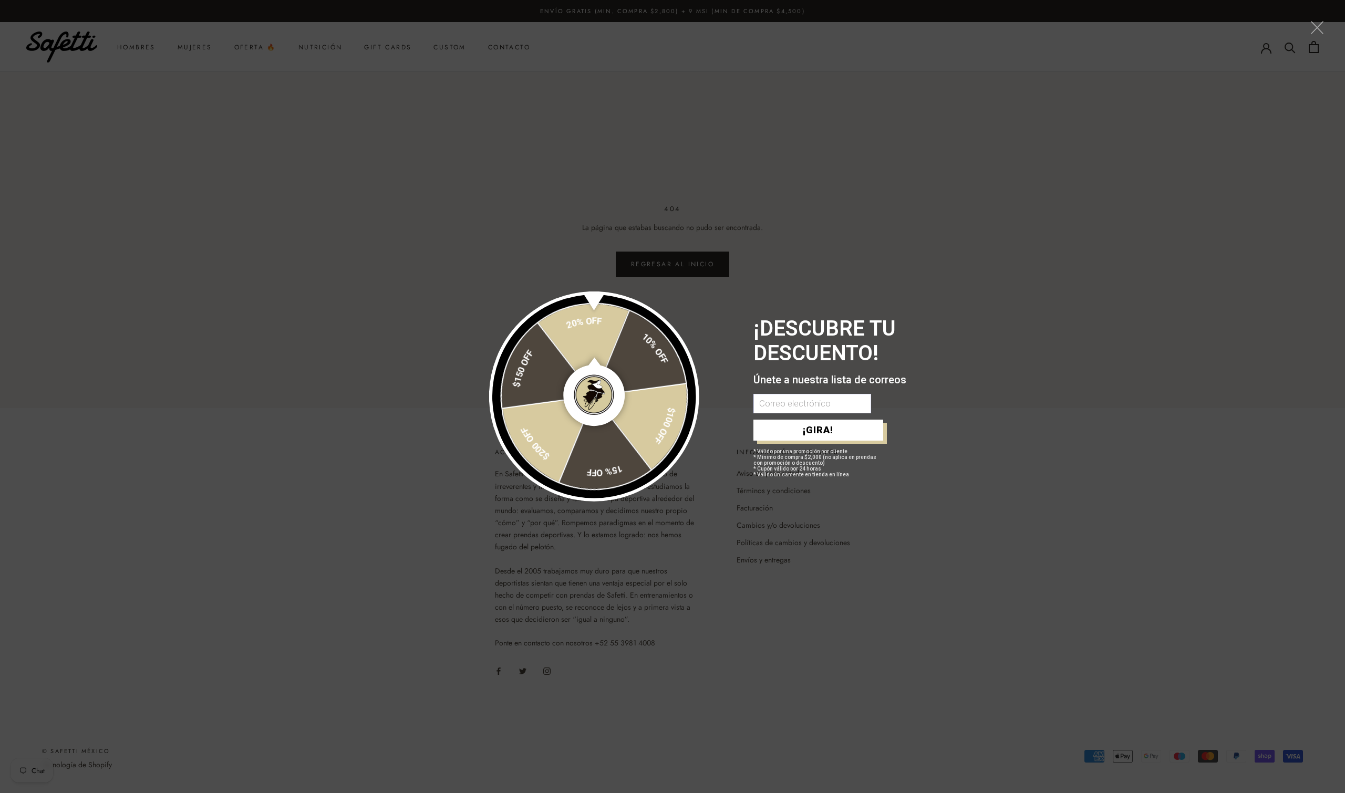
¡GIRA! (818, 429)
